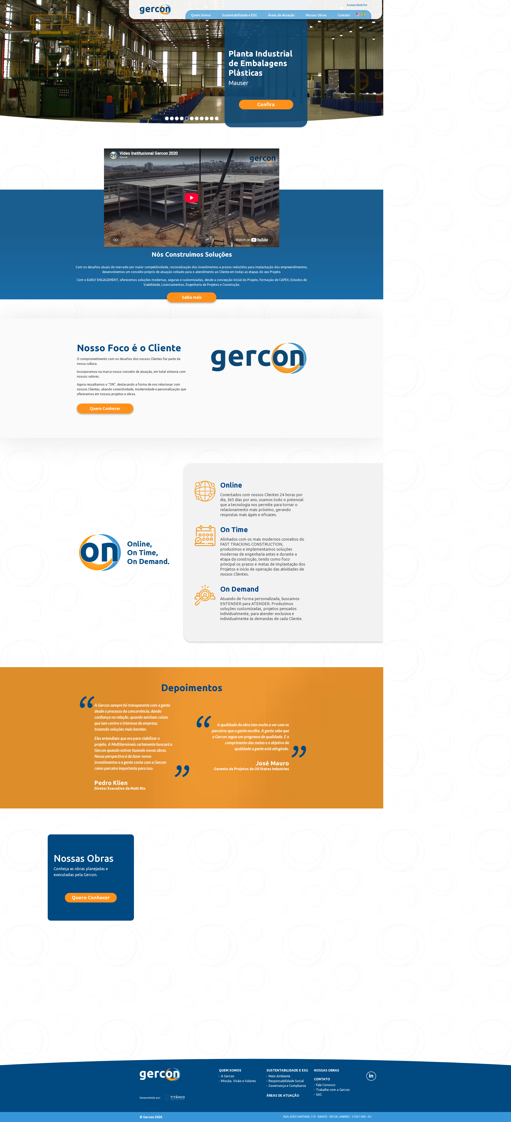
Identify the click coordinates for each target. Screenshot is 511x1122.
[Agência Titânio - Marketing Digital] (175, 1097)
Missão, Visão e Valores (238, 1081)
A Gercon (227, 1076)
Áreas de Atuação (281, 15)
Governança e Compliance (287, 1085)
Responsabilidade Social (286, 1081)
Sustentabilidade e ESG (239, 15)
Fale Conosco (325, 1085)
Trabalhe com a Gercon (333, 1089)
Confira (266, 104)
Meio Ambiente (279, 1076)
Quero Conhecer (91, 897)
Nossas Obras (316, 15)
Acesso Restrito (357, 5)
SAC (319, 1094)
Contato (344, 15)
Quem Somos (201, 15)
